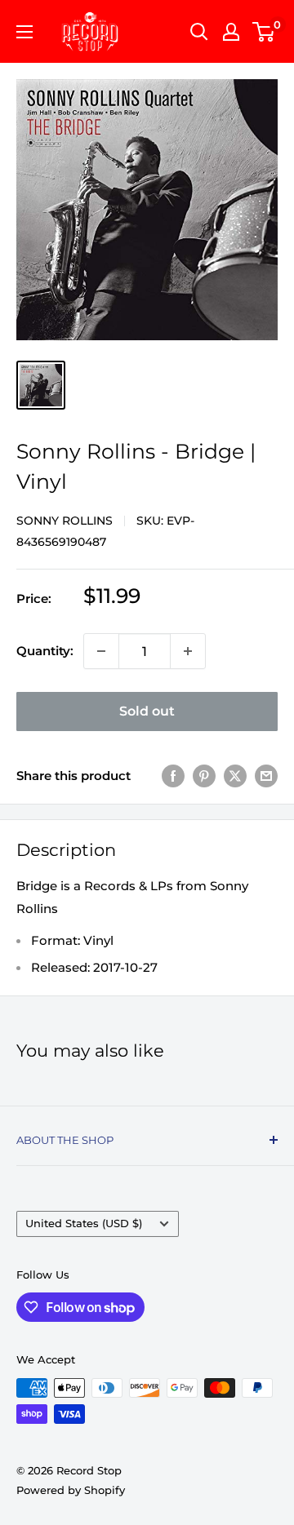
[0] (264, 32)
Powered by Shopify (70, 1489)
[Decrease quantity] (101, 651)
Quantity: (45, 650)
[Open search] (199, 32)
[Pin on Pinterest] (204, 775)
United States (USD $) (83, 1223)
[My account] (231, 32)
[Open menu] (24, 31)
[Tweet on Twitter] (235, 775)
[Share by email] (266, 775)
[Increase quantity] (188, 651)
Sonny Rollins (64, 520)
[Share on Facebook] (173, 775)
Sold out (147, 711)
